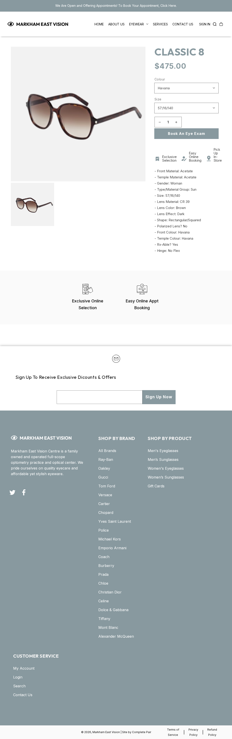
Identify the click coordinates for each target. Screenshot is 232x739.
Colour (160, 79)
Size (158, 99)
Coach (103, 557)
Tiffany (104, 619)
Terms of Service (173, 732)
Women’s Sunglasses (166, 477)
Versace (105, 495)
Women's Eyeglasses (166, 468)
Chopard (105, 512)
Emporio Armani (112, 548)
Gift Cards (156, 486)
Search (19, 686)
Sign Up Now (158, 397)
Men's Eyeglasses (163, 451)
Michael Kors (109, 539)
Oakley (104, 468)
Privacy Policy (193, 732)
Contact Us (22, 695)
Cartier (104, 504)
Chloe (103, 583)
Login (17, 677)
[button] (213, 24)
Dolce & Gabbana (113, 610)
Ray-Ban (105, 459)
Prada (103, 574)
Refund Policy (212, 732)
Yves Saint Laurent (114, 521)
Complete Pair (141, 732)
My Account (23, 668)
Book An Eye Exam (186, 133)
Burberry (106, 566)
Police (103, 530)
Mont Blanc (108, 627)
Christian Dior (110, 592)
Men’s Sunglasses (163, 459)
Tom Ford (106, 486)
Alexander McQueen (116, 636)
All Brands (107, 451)
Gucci (103, 477)
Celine (103, 601)
